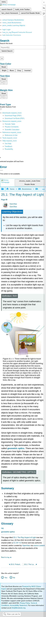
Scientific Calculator (12, 129)
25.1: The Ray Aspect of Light (24, 537)
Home (12, 189)
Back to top (5, 557)
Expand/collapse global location (43, 188)
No (14, 578)
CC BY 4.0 (17, 543)
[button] (8, 146)
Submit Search (7, 51)
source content (39, 545)
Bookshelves (27, 189)
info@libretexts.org (18, 608)
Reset (4, 67)
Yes (5, 578)
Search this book (6, 43)
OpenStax (13, 204)
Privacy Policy (25, 603)
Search (5, 614)
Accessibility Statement (18, 605)
